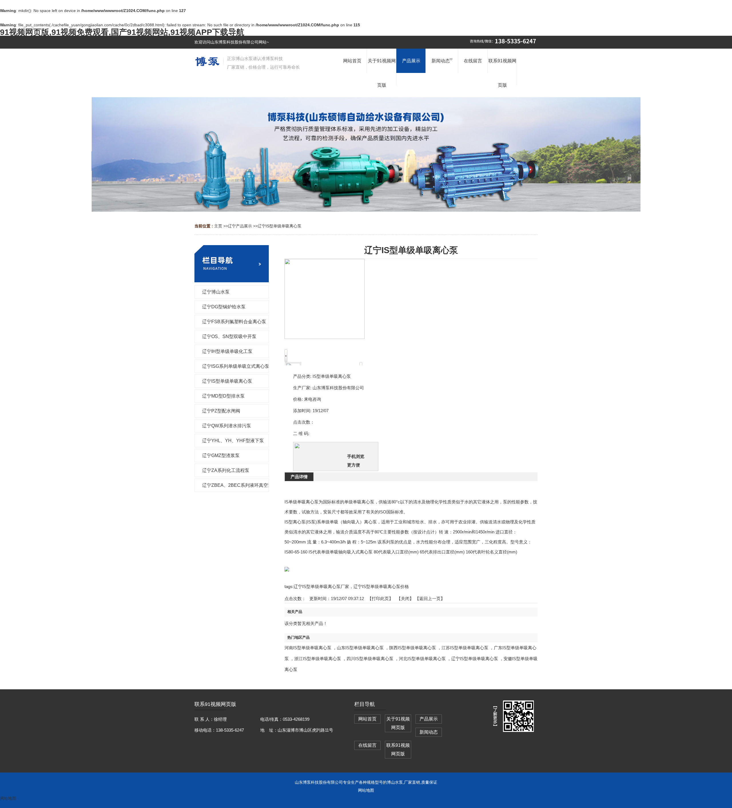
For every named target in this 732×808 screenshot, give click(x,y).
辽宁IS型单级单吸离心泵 (279, 226)
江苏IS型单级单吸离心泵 (464, 647)
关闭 (405, 598)
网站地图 (366, 790)
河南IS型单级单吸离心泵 (308, 647)
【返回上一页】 (430, 598)
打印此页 (380, 598)
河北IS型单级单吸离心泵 (422, 658)
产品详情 (299, 476)
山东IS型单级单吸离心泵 (360, 647)
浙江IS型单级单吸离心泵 (317, 658)
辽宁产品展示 (240, 226)
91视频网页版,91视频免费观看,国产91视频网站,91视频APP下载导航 (122, 32)
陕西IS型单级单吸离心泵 (412, 647)
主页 (218, 226)
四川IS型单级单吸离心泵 (370, 658)
